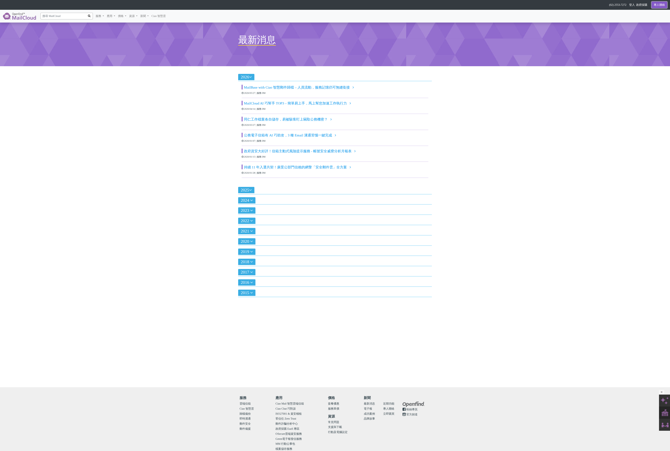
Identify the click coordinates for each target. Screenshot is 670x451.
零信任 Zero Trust (286, 418)
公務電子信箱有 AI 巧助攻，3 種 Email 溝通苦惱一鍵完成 (288, 135)
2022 (245, 221)
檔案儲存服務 (284, 448)
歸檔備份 (245, 413)
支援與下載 (335, 426)
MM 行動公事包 (285, 443)
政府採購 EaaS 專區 (287, 428)
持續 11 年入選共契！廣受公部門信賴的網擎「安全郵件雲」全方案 (295, 167)
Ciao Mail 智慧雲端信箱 (290, 403)
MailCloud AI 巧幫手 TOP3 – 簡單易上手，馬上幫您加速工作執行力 (295, 103)
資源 (134, 15)
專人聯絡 (388, 408)
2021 (245, 231)
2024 (245, 200)
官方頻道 (412, 414)
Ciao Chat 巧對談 (286, 408)
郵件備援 (245, 428)
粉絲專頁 (412, 409)
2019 (245, 251)
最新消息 (369, 403)
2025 (245, 190)
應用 (110, 15)
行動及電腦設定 (338, 432)
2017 (245, 272)
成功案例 (369, 413)
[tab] (335, 78)
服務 (99, 15)
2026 (245, 77)
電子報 (368, 408)
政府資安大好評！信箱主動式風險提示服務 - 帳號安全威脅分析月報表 (298, 151)
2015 (245, 292)
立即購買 (388, 413)
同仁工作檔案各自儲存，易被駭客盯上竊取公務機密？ (286, 119)
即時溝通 (245, 418)
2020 (245, 241)
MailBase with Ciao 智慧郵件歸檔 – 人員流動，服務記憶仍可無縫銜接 (297, 87)
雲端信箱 (245, 403)
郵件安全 (245, 423)
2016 (245, 282)
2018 (245, 262)
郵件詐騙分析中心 (287, 423)
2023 (245, 210)
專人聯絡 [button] (659, 4)
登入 (632, 4)
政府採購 (641, 4)
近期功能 (388, 403)
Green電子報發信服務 (289, 438)
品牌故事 (369, 418)
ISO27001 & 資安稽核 (289, 413)
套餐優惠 (333, 403)
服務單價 (333, 408)
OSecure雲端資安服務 (289, 433)
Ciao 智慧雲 (158, 15)
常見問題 (333, 422)
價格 (123, 15)
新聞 (145, 15)
